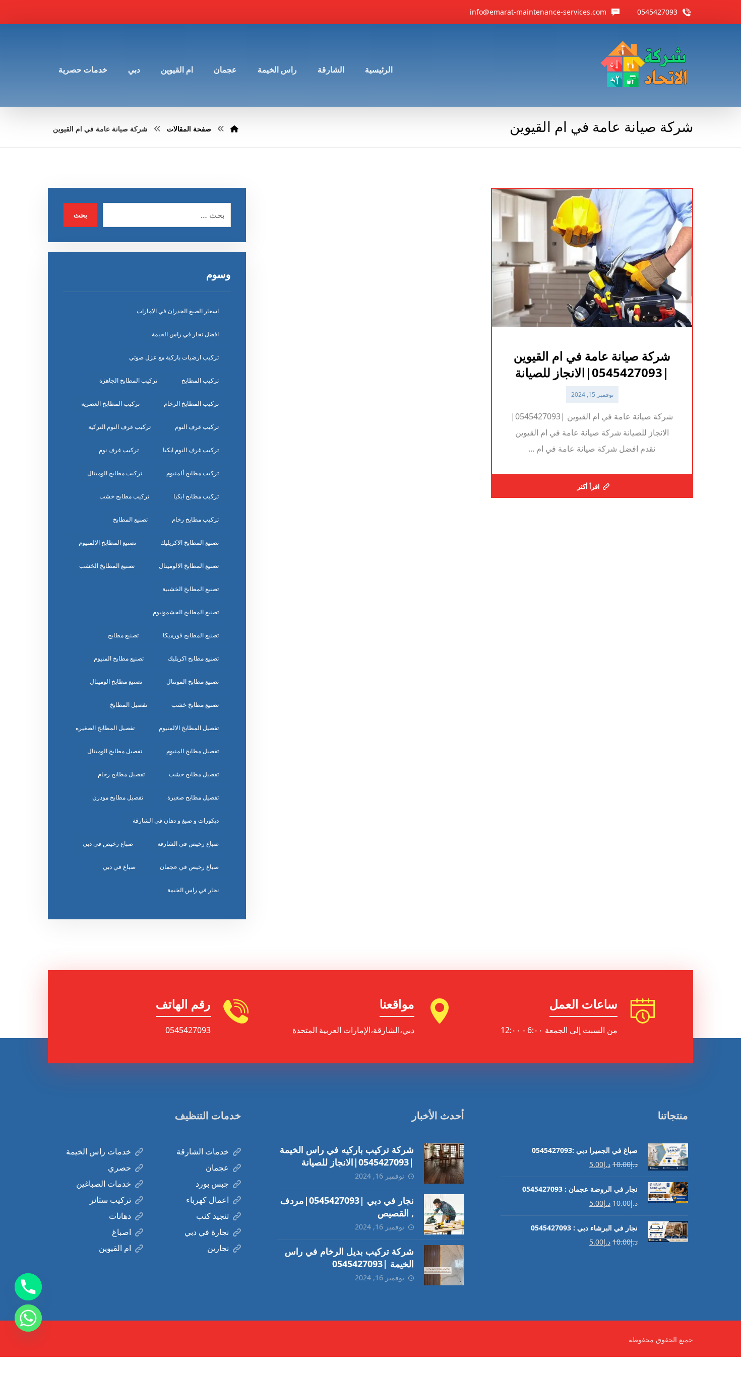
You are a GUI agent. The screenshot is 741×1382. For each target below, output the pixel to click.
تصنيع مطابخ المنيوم (119, 658)
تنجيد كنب (212, 1215)
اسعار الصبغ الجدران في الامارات (178, 311)
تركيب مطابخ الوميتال (114, 473)
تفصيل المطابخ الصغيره (105, 727)
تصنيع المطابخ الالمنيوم (107, 542)
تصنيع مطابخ (123, 635)
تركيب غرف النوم (197, 426)
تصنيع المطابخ (130, 519)
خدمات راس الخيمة (98, 1151)
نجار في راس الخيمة (193, 890)
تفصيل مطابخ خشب (194, 774)
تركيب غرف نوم (119, 450)
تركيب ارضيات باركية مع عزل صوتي (174, 357)
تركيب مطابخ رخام (195, 519)
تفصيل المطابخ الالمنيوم (189, 727)
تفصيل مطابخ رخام (121, 774)
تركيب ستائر (110, 1199)
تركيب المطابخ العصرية (110, 403)
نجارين (218, 1248)
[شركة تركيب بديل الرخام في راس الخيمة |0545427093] (444, 1265)
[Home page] (234, 128)
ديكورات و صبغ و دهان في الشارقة (176, 820)
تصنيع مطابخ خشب (195, 704)
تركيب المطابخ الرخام (191, 403)
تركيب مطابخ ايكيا (196, 496)
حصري (119, 1167)
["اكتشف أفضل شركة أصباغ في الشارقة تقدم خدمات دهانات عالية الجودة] (646, 65)
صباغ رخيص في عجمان (189, 866)
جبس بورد (212, 1183)
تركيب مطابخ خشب (124, 496)
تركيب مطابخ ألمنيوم (192, 473)
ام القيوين (115, 1248)
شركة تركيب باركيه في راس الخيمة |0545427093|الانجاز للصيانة (347, 1155)
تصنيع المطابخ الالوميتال (189, 565)
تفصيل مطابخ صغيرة (193, 797)
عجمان (217, 1167)
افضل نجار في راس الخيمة (185, 334)
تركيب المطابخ (200, 380)
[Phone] (28, 1286)
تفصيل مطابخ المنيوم (192, 751)
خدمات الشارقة (202, 1151)
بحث (80, 215)
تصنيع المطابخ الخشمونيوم (186, 612)
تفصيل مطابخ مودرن (117, 797)
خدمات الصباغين (103, 1183)
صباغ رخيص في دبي (108, 843)
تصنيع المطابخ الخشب (107, 565)
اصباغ (121, 1232)
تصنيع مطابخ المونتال (192, 681)
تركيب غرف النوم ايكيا (191, 450)
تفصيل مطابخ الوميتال (114, 751)
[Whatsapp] (28, 1318)
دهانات (120, 1215)
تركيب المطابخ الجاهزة (128, 380)
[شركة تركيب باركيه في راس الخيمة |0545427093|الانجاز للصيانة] (444, 1163)
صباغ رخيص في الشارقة (188, 843)
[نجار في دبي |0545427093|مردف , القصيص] (444, 1214)
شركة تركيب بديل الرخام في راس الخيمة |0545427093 (349, 1257)
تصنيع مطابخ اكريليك (193, 658)
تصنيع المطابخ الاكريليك (189, 542)
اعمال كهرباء (207, 1199)
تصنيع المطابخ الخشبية (190, 589)
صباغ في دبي (119, 866)
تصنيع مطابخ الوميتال (116, 681)
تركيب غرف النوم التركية (119, 426)
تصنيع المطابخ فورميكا (191, 635)
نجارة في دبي (206, 1232)
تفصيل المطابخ (128, 704)
